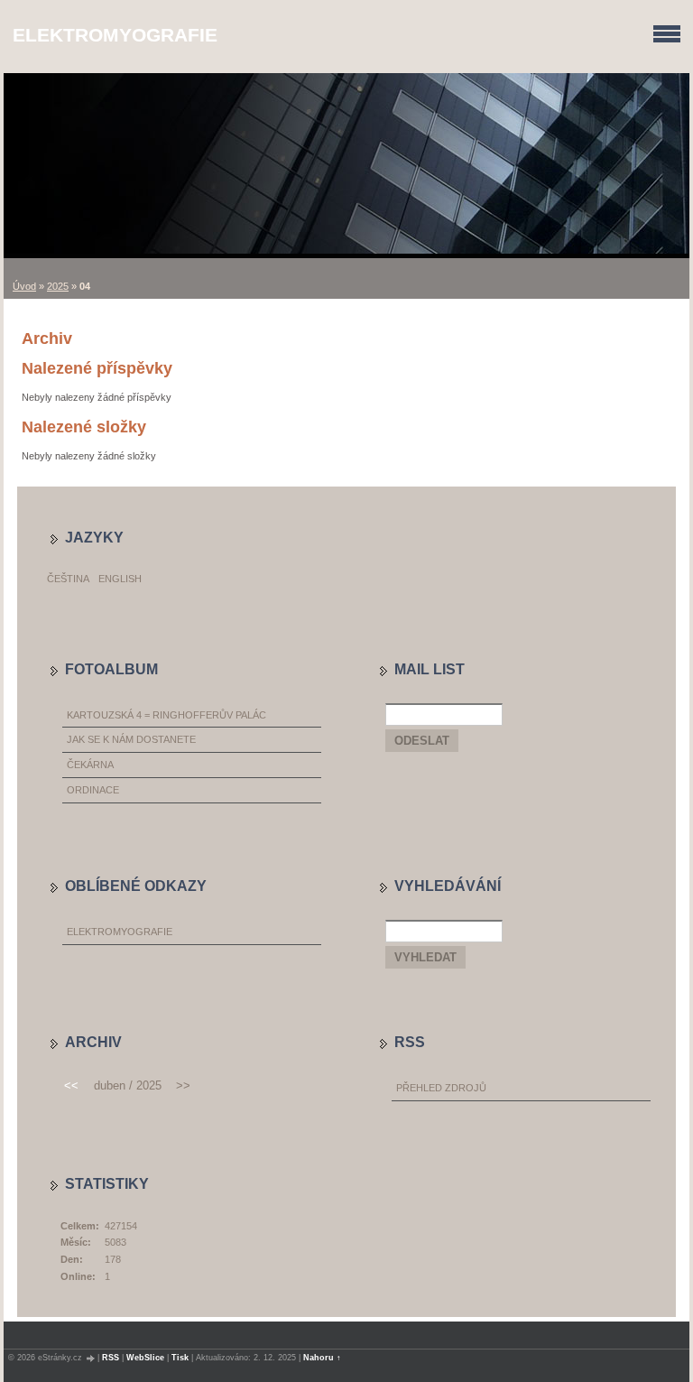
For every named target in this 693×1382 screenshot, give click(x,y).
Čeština (68, 578)
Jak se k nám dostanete (131, 739)
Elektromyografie (115, 34)
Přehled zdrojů (441, 1087)
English (120, 578)
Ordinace (93, 789)
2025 (58, 286)
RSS (110, 1357)
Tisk (180, 1357)
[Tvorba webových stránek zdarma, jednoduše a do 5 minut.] (91, 1358)
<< (71, 1085)
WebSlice (145, 1357)
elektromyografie (119, 931)
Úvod (24, 286)
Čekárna (90, 764)
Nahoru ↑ (322, 1357)
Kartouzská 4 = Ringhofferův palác (166, 715)
